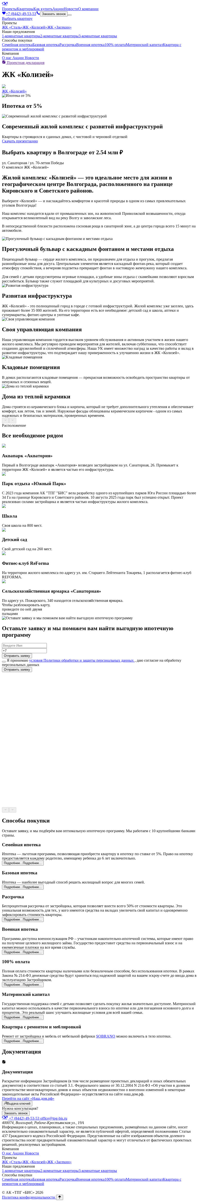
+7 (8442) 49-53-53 (24, 1118)
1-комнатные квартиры (21, 36)
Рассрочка (67, 45)
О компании (88, 9)
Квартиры (25, 9)
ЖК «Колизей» (35, 27)
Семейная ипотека (17, 45)
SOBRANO (105, 1036)
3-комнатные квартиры (98, 36)
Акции (58, 9)
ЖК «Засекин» (59, 27)
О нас (7, 58)
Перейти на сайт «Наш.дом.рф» (28, 1098)
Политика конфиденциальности (29, 1197)
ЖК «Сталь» (12, 27)
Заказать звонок (54, 14)
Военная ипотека (90, 45)
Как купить (42, 9)
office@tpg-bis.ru (53, 1118)
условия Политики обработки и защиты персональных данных (82, 660)
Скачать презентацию (20, 141)
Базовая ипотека (46, 45)
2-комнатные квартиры (59, 36)
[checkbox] (4, 661)
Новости (71, 9)
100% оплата (115, 45)
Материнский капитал (144, 45)
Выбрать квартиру (17, 18)
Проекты (9, 9)
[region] (99, 330)
